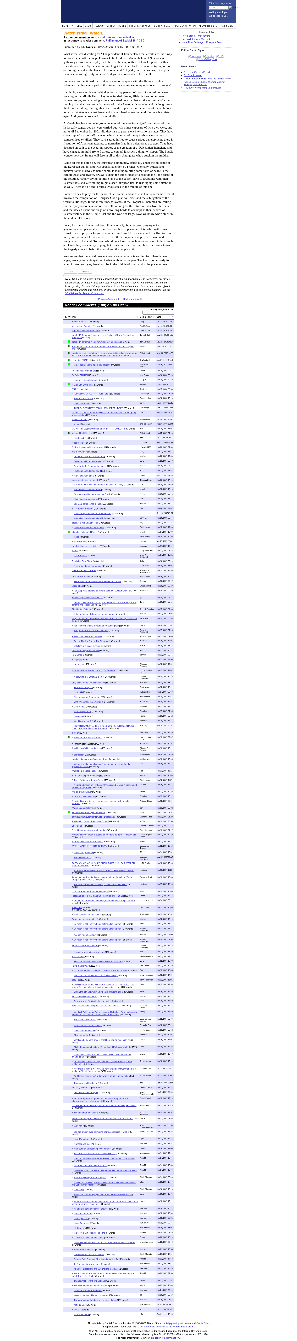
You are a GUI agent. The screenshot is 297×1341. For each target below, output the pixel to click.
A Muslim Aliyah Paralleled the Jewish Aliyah (207, 78)
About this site (208, 26)
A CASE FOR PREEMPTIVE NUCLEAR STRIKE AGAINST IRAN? (104, 870)
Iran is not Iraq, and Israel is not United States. (95, 975)
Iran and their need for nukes (87, 489)
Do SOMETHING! (80, 375)
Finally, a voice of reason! (85, 380)
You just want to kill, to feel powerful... (91, 630)
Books (122, 26)
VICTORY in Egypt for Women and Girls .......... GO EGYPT (98, 429)
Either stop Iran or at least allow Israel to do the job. (97, 581)
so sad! (77, 424)
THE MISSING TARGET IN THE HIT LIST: (91, 394)
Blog (88, 26)
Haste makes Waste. (81, 966)
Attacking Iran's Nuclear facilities (87, 748)
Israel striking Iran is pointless (85, 546)
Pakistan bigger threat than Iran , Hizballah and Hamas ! (98, 896)
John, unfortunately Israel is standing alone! (94, 614)
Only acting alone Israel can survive (88, 683)
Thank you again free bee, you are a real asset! (96, 1300)
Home (65, 26)
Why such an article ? (82, 808)
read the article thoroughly (86, 1092)
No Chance (77, 655)
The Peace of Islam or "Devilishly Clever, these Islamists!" (100, 884)
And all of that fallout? (82, 792)
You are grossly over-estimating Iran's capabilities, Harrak (100, 1132)
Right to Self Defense (81, 609)
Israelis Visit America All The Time (89, 1233)
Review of (202, 87)
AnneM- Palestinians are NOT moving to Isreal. (96, 1269)
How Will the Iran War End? (196, 39)
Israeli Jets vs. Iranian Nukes (116, 37)
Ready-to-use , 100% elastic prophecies (92, 1001)
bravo (76, 1310)
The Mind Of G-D (82, 857)
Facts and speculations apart (87, 471)
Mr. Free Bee (80, 1228)
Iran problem (78, 956)
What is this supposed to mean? (89, 456)
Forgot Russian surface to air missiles (89, 830)
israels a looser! (81, 1314)
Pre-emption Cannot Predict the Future (90, 821)
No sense (78, 716)
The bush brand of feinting (86, 1113)
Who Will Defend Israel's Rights (88, 702)
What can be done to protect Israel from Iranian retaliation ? (101, 1040)
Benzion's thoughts (83, 687)
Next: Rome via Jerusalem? (84, 996)
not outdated (80, 1305)
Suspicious (77, 907)
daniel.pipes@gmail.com (175, 1323)
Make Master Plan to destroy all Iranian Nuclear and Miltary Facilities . (104, 1105)
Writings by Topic (218, 12)
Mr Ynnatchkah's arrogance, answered (92, 1209)
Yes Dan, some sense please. (88, 504)
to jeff (76, 660)
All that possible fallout (84, 797)
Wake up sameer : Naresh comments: (91, 1295)
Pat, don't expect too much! (86, 776)
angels (75, 550)
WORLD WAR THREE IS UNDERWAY (89, 846)
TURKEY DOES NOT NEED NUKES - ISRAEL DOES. (99, 408)
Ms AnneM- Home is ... (84, 1250)
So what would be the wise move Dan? (92, 494)
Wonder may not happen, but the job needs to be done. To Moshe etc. (104, 835)
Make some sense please (86, 499)
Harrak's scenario (82, 1139)
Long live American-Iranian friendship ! (90, 891)
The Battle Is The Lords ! (85, 1019)
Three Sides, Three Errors (196, 35)
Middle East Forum (184, 26)
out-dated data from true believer (89, 1254)
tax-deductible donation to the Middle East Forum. (167, 1326)
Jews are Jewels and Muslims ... (89, 1237)
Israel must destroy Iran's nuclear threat (90, 759)
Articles (77, 26)
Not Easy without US (81, 1088)
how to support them (83, 852)
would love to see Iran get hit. (85, 480)
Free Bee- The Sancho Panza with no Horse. (95, 1153)
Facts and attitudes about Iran (87, 461)
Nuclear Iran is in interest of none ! (90, 952)
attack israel (79, 443)
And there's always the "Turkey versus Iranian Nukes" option (102, 1076)
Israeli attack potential (84, 476)
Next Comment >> (133, 299)
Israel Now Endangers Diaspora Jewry (202, 42)
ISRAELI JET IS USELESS (84, 570)
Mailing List (228, 26)
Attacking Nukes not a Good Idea (87, 636)
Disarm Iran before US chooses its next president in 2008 (100, 971)
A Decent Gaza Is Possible (198, 72)
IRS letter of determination (165, 1338)
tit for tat (75, 733)
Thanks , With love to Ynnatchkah (89, 1281)
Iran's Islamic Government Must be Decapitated (94, 817)
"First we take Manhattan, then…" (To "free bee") (94, 670)
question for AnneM (83, 1213)
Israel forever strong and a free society (91, 365)
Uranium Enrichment (83, 385)
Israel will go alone (82, 711)
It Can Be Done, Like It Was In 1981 (90, 1165)
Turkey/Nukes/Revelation (85, 1083)
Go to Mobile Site (218, 16)
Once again (77, 826)
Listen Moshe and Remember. (88, 1290)
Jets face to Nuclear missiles (87, 646)
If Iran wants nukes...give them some (88, 812)
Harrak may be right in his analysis (90, 1177)
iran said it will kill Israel (83, 433)
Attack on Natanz (79, 419)
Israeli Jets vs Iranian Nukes (85, 945)
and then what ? (79, 452)
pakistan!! (78, 1189)
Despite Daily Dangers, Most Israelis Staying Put (96, 1259)
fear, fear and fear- (82, 1144)
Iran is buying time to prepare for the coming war (96, 626)
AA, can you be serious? (85, 935)
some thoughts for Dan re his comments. (92, 513)
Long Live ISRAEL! (80, 360)
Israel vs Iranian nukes (84, 1030)
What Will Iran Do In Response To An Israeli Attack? (95, 1006)
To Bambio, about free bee (86, 1264)
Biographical (162, 26)
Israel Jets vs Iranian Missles (85, 523)
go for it (77, 692)
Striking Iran (77, 586)
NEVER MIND (80, 555)
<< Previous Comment (107, 299)
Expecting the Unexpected (84, 919)
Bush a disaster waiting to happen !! (88, 447)
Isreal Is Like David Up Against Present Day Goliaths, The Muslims (104, 1158)
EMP (74, 389)
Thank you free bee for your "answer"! (91, 1286)
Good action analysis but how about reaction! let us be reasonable (102, 1118)
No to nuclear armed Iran (83, 371)
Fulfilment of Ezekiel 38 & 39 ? (125, 40)
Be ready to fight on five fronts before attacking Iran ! (98, 924)
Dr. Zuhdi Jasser (193, 75)
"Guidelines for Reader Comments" (84, 293)
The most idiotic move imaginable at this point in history (97, 485)
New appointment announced (88, 566)
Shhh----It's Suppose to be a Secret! (88, 780)
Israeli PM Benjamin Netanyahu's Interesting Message (97, 342)
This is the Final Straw (82, 561)
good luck (76, 980)
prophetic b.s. (80, 438)
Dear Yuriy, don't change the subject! (91, 466)
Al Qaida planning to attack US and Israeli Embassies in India (102, 1047)
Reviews (99, 26)
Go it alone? (79, 707)
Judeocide (79, 1126)
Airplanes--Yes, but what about (86, 330)
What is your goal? (82, 721)
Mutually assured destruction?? (88, 518)
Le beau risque (79, 664)
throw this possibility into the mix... (87, 597)
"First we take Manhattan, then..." (89, 677)
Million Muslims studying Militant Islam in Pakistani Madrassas (103, 1194)
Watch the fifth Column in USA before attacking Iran (97, 992)
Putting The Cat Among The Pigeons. (91, 641)
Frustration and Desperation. (87, 697)
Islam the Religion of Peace (84, 532)
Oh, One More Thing (81, 577)
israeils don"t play (82, 403)
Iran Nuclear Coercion (82, 326)
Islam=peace (80, 542)
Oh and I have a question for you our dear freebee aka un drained (104, 1242)
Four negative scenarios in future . (87, 841)
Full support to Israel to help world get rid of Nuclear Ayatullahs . (103, 591)
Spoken (111, 26)
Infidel (77, 537)
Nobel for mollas (81, 1223)
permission (79, 755)
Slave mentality (81, 1035)
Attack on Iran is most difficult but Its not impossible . (98, 961)
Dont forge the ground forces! (85, 650)
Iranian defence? (79, 322)
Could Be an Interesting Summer (89, 527)
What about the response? (84, 771)
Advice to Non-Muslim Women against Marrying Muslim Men (204, 83)
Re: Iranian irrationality (84, 509)
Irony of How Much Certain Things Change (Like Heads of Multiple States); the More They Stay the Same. (104, 727)
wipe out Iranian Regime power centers (92, 1149)
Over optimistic (81, 1218)
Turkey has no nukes (83, 398)
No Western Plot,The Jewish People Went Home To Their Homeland (105, 1170)
